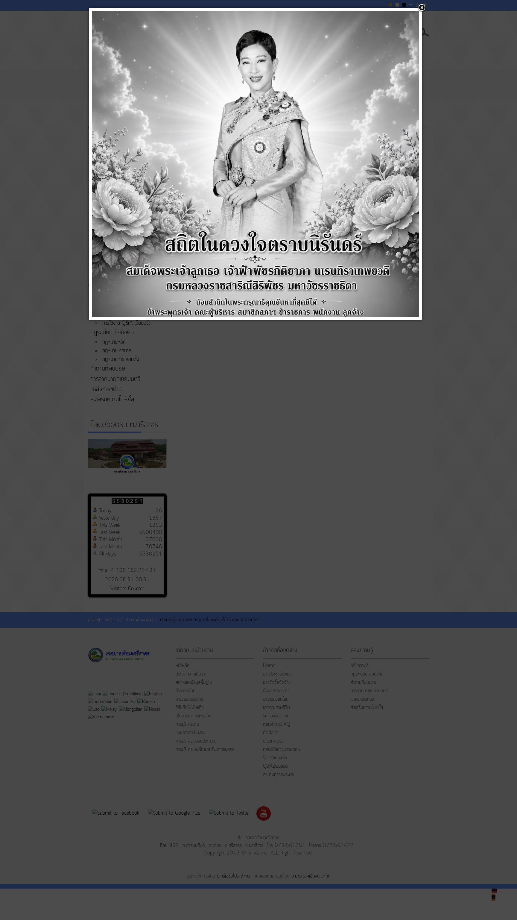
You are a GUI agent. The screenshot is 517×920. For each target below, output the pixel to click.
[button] (421, 8)
